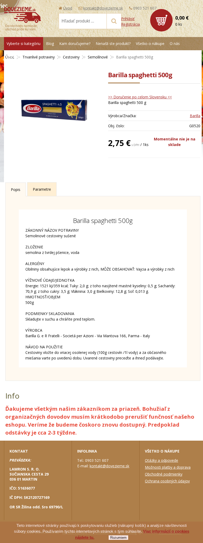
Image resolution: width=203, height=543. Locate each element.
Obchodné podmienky (163, 474)
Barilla (195, 115)
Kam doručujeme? (74, 43)
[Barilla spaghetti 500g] (54, 110)
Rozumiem (118, 538)
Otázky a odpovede (161, 460)
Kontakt (13, 56)
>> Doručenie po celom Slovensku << (140, 96)
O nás (175, 43)
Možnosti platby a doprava (168, 467)
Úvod (67, 8)
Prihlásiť (128, 18)
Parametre (42, 189)
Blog (50, 43)
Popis (15, 189)
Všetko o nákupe (150, 43)
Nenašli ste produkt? (113, 43)
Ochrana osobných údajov (167, 480)
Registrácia (130, 24)
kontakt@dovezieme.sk (103, 8)
